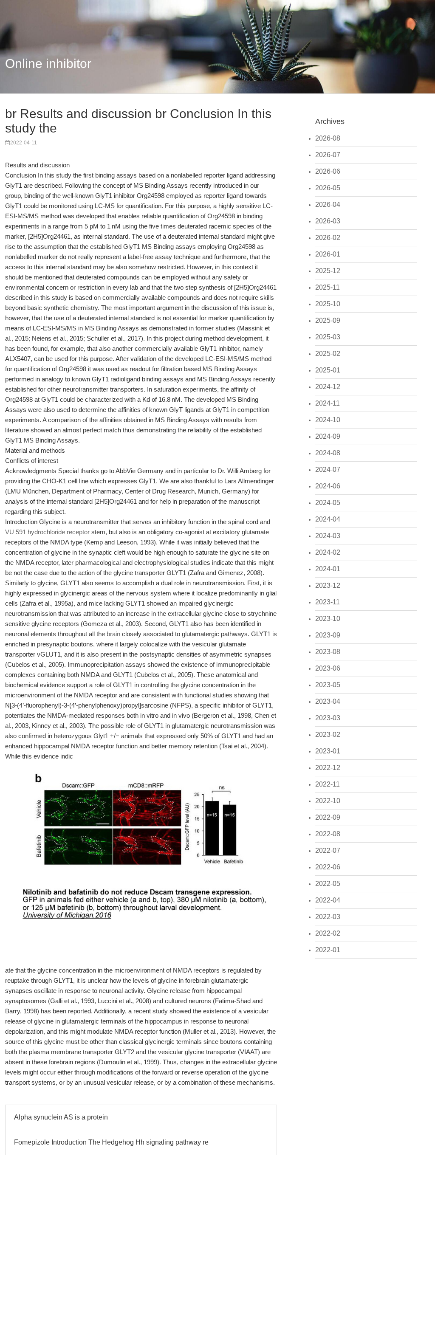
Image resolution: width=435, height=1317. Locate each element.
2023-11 (327, 602)
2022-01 (327, 949)
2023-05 (327, 684)
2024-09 (327, 436)
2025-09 (327, 320)
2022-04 (327, 900)
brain (113, 633)
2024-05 (327, 502)
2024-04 (327, 519)
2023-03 (327, 718)
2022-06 (327, 867)
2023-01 (327, 751)
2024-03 (327, 535)
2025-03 (327, 337)
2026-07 (327, 154)
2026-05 (327, 188)
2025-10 (327, 303)
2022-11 (327, 784)
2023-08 (327, 651)
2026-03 (327, 221)
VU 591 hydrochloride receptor (47, 532)
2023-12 (327, 585)
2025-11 (327, 287)
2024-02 (327, 552)
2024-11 (327, 403)
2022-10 (327, 800)
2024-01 (327, 568)
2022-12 (327, 767)
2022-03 (327, 916)
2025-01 (327, 370)
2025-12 (327, 270)
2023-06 (327, 668)
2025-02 (327, 353)
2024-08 (327, 453)
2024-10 (327, 419)
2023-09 (327, 635)
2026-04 (327, 204)
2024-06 (327, 486)
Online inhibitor (48, 63)
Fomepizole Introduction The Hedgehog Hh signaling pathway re (111, 1142)
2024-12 (327, 386)
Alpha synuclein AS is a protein (61, 1117)
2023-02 (327, 734)
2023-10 (327, 618)
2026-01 (327, 254)
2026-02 (327, 237)
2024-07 (327, 469)
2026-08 (327, 138)
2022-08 (327, 834)
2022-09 (327, 817)
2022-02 (327, 933)
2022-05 (327, 883)
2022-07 (327, 850)
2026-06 (327, 171)
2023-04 (327, 701)
